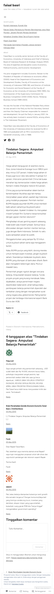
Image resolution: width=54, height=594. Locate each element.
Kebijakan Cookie (18, 584)
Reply (8, 397)
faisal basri (12, 5)
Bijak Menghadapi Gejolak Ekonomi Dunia (24, 572)
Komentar (39, 547)
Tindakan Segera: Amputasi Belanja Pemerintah (24, 151)
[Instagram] (13, 140)
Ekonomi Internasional (22, 327)
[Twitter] (5, 140)
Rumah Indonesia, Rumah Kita (15, 25)
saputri (9, 487)
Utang (8, 330)
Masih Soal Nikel (10, 41)
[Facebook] (9, 140)
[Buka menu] (5, 17)
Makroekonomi (38, 327)
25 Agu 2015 (11, 364)
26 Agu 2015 (11, 490)
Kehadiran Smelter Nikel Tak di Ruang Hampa (21, 37)
